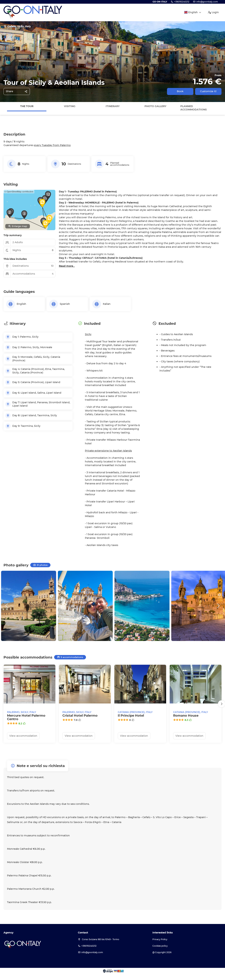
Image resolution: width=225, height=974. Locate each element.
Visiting (69, 106)
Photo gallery (155, 106)
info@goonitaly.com (207, 1)
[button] (3, 108)
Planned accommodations (193, 108)
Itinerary (113, 106)
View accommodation (23, 735)
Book (180, 91)
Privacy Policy (159, 939)
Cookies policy (160, 946)
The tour (26, 106)
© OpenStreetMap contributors (18, 191)
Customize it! (208, 91)
